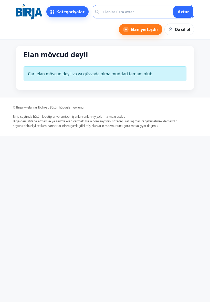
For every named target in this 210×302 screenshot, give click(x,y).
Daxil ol (182, 29)
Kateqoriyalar (70, 12)
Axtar (183, 12)
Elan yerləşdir (142, 29)
